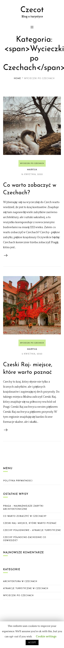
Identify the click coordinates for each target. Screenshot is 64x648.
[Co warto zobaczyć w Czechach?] (32, 126)
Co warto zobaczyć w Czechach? (24, 516)
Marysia (32, 170)
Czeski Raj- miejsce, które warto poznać (30, 523)
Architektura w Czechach (20, 581)
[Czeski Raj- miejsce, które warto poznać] (32, 305)
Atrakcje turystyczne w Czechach (25, 588)
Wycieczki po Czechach (32, 163)
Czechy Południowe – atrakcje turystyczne (32, 530)
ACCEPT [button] (32, 642)
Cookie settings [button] (46, 636)
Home (17, 78)
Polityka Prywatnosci (17, 481)
